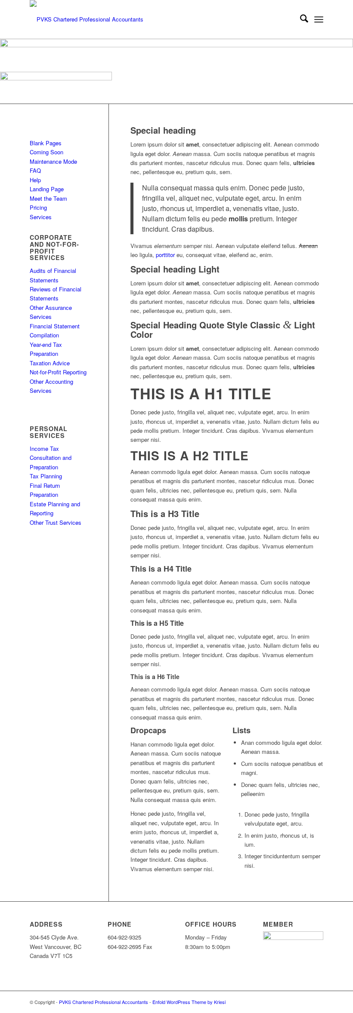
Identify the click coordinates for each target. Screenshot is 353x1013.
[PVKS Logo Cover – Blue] (86, 19)
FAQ (35, 170)
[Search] (299, 19)
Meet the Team (48, 198)
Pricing (38, 207)
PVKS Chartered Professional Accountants (103, 1001)
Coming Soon (46, 152)
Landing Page (47, 189)
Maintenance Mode (53, 161)
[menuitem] (299, 19)
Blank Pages (46, 143)
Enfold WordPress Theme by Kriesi (189, 1001)
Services (41, 217)
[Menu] (318, 19)
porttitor (165, 255)
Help (35, 180)
